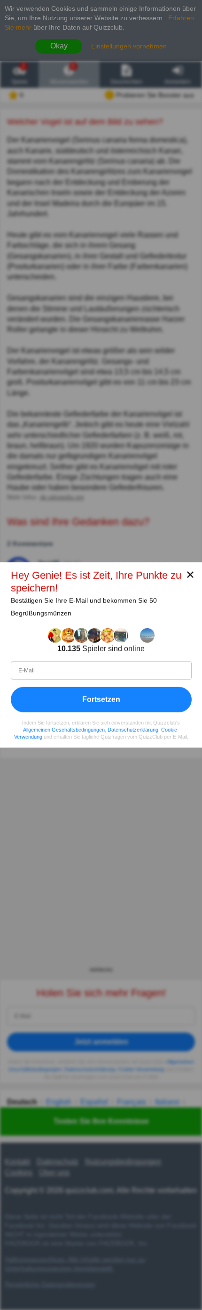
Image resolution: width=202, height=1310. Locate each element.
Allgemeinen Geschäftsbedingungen (64, 730)
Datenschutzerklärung (133, 730)
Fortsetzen (101, 699)
